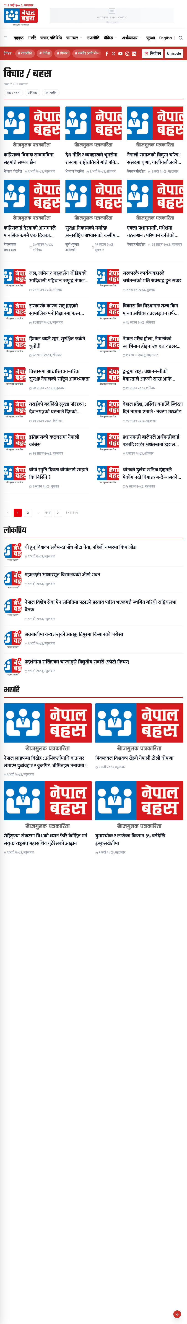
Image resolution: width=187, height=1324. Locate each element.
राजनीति (93, 38)
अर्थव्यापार (130, 38)
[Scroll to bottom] (177, 1314)
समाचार (72, 38)
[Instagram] (127, 54)
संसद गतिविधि (51, 38)
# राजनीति (25, 53)
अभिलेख (32, 92)
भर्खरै (32, 38)
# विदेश (44, 53)
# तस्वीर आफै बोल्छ (88, 53)
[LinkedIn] (134, 54)
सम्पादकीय (51, 92)
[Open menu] (6, 38)
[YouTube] (120, 54)
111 (48, 512)
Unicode (174, 53)
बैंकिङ (108, 38)
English (165, 37)
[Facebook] (107, 54)
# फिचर (62, 53)
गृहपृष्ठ (18, 38)
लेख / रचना (13, 92)
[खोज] (180, 37)
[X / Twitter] (114, 54)
